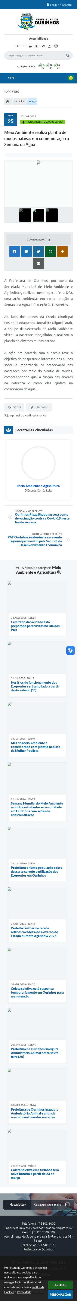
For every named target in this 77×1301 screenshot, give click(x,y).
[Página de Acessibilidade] (56, 46)
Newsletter (17, 1204)
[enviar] (67, 1205)
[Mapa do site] (49, 46)
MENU (12, 78)
